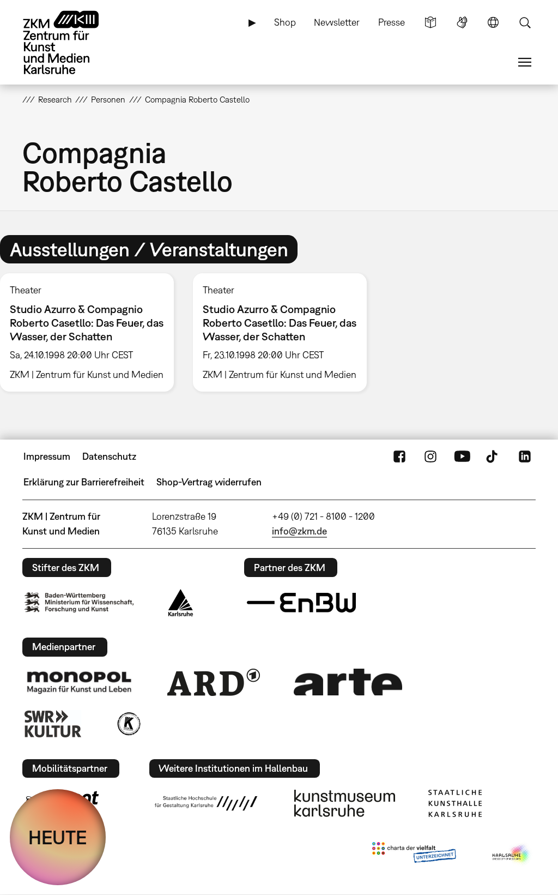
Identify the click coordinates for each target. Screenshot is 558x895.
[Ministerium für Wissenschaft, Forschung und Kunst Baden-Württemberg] (79, 602)
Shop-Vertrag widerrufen (209, 482)
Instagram (430, 456)
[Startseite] (71, 42)
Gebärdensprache (462, 22)
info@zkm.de (299, 531)
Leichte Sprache (430, 22)
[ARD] (213, 682)
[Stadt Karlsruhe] (180, 602)
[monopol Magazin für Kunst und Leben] (79, 681)
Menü (525, 62)
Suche (525, 22)
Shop (285, 22)
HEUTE (57, 837)
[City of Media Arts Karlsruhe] (511, 854)
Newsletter (337, 22)
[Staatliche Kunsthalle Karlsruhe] (455, 803)
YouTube (462, 456)
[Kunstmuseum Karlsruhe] (344, 803)
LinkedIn (525, 456)
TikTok (493, 456)
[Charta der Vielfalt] (414, 854)
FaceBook (399, 456)
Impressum (46, 456)
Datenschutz (109, 456)
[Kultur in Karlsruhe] (128, 723)
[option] (279, 332)
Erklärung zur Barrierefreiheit (83, 482)
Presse (391, 22)
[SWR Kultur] (53, 723)
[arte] (348, 682)
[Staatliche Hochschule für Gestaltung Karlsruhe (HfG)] (205, 803)
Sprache (493, 22)
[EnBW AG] (301, 602)
